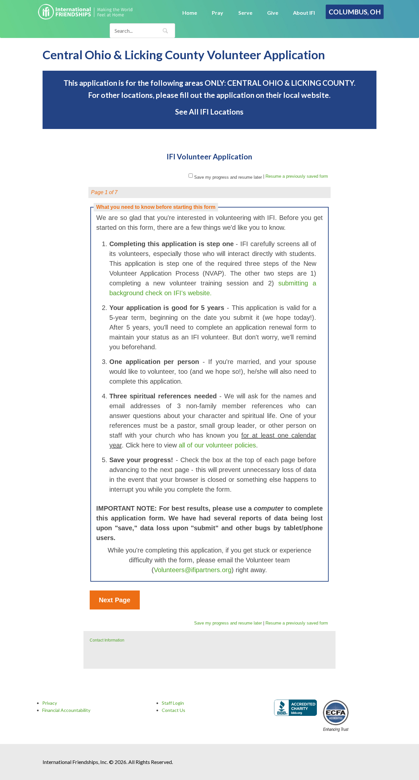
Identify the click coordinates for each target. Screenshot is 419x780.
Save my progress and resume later (228, 177)
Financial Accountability (66, 710)
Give (272, 12)
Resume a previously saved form (296, 176)
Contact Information (107, 640)
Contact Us (173, 710)
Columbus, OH (355, 12)
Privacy (49, 703)
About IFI (304, 12)
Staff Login (173, 703)
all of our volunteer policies (217, 445)
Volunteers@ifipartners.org (192, 569)
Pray (217, 12)
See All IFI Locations (209, 111)
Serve (245, 12)
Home (189, 12)
